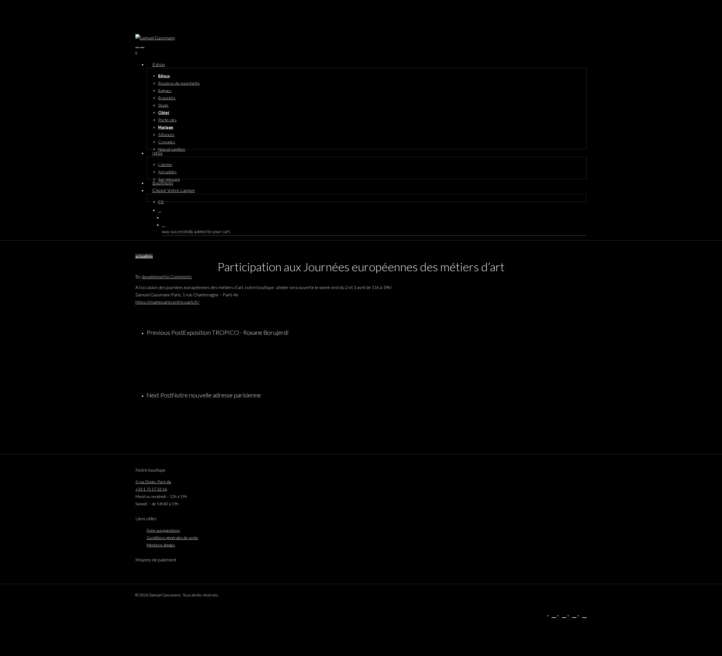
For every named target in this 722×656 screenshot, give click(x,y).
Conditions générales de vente (172, 537)
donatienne (152, 276)
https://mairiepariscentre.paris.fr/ (167, 302)
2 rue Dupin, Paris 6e (153, 481)
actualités (144, 256)
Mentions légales (161, 545)
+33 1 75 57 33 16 (151, 489)
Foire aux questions (163, 530)
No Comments (177, 276)
